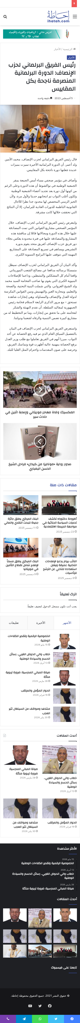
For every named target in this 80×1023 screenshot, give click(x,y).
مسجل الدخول (51, 606)
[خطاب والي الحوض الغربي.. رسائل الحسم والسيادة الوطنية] (64, 659)
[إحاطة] (58, 16)
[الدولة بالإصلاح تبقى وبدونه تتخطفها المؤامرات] (15, 936)
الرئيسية (68, 49)
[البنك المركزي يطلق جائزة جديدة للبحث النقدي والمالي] (20, 505)
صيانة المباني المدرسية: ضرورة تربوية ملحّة (28, 675)
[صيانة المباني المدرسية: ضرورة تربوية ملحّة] (64, 678)
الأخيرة (40, 623)
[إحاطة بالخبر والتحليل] (40, 33)
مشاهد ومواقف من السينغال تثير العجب (29, 711)
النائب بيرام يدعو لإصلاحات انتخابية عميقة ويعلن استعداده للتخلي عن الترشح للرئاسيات (60, 567)
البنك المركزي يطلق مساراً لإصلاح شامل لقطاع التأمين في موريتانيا (22, 565)
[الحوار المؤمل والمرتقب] (64, 696)
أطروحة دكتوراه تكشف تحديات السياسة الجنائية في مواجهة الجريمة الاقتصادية (59, 522)
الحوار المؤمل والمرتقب (35, 690)
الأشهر (67, 623)
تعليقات (14, 623)
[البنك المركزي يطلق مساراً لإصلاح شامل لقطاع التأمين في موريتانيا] (20, 547)
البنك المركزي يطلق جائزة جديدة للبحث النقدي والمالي (21, 520)
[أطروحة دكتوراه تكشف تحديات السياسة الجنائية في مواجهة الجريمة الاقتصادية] (59, 505)
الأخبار (57, 49)
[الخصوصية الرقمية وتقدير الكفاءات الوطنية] (64, 641)
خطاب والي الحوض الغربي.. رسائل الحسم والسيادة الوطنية (29, 656)
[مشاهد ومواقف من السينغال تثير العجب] (64, 714)
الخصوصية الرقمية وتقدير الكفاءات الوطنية (29, 638)
